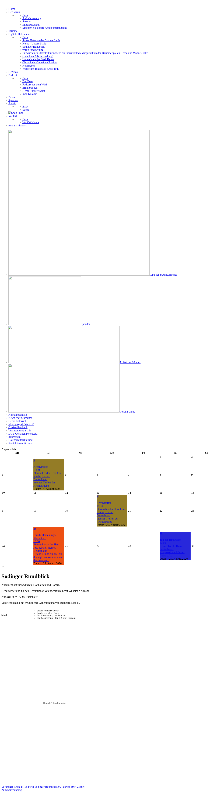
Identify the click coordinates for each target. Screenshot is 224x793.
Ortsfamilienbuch (17, 427)
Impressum (14, 436)
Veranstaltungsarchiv (19, 430)
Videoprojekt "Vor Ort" (21, 424)
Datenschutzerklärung (20, 439)
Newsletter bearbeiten (20, 417)
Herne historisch (17, 421)
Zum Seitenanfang (11, 789)
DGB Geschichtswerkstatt (22, 433)
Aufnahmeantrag (17, 414)
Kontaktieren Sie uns (19, 443)
